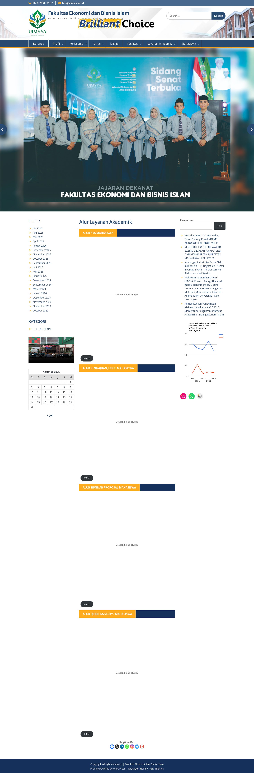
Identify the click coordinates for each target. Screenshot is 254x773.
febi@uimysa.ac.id (73, 3)
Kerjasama (76, 44)
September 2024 (42, 284)
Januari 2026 (40, 245)
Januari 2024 (40, 293)
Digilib (114, 44)
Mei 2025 (38, 271)
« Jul (50, 415)
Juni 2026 (38, 232)
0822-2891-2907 (42, 3)
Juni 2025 (38, 267)
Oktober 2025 (40, 258)
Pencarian (186, 220)
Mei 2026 (38, 237)
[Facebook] (112, 746)
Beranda (38, 44)
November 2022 (42, 306)
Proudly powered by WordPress (107, 768)
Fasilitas (132, 44)
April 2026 (38, 241)
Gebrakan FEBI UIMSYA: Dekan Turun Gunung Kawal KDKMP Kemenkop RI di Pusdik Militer (202, 239)
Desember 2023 (42, 297)
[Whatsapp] (127, 746)
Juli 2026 (37, 228)
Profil (56, 44)
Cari (220, 226)
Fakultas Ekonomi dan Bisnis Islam (88, 13)
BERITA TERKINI (42, 329)
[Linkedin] (122, 746)
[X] (117, 746)
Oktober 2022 (40, 310)
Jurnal (97, 44)
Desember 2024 (42, 280)
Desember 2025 (42, 250)
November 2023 (42, 302)
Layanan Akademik (159, 44)
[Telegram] (137, 746)
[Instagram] (132, 746)
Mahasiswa (188, 44)
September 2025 (42, 263)
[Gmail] (142, 746)
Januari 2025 (40, 276)
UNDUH (86, 358)
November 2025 (42, 254)
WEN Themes (156, 768)
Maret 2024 (39, 289)
